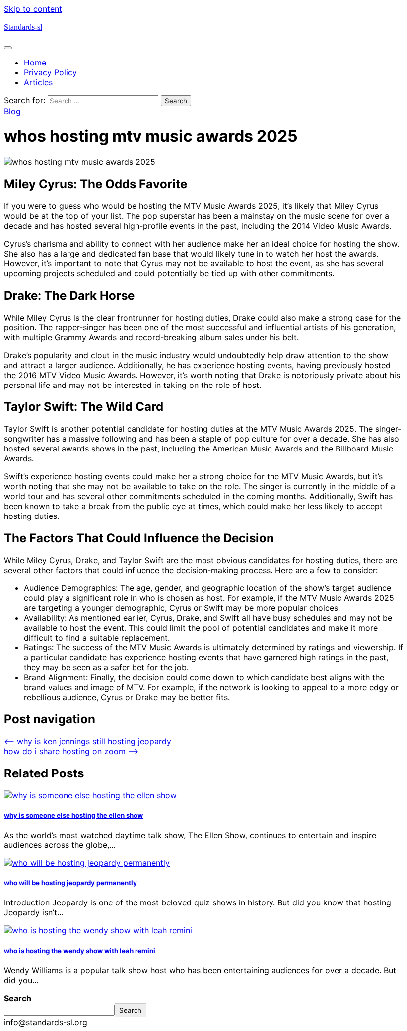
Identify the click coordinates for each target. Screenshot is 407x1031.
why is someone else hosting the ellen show (73, 815)
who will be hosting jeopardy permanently (70, 883)
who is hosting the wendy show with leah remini (79, 951)
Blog (12, 111)
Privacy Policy (50, 72)
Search (17, 998)
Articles (38, 82)
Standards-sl (23, 27)
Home (35, 62)
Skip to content (33, 9)
